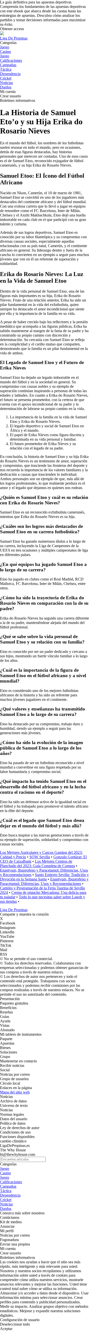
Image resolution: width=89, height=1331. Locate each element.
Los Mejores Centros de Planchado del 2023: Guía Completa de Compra (37, 863)
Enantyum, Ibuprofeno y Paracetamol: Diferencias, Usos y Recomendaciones (44, 881)
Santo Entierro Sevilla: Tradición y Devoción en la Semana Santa (44, 877)
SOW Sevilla (39, 857)
